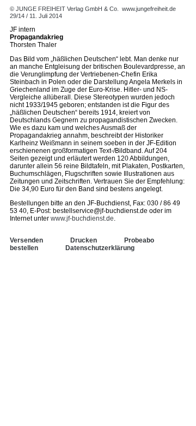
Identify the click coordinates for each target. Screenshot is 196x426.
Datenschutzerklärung (99, 248)
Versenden (26, 240)
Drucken (83, 240)
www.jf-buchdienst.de (82, 218)
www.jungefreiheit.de (149, 8)
